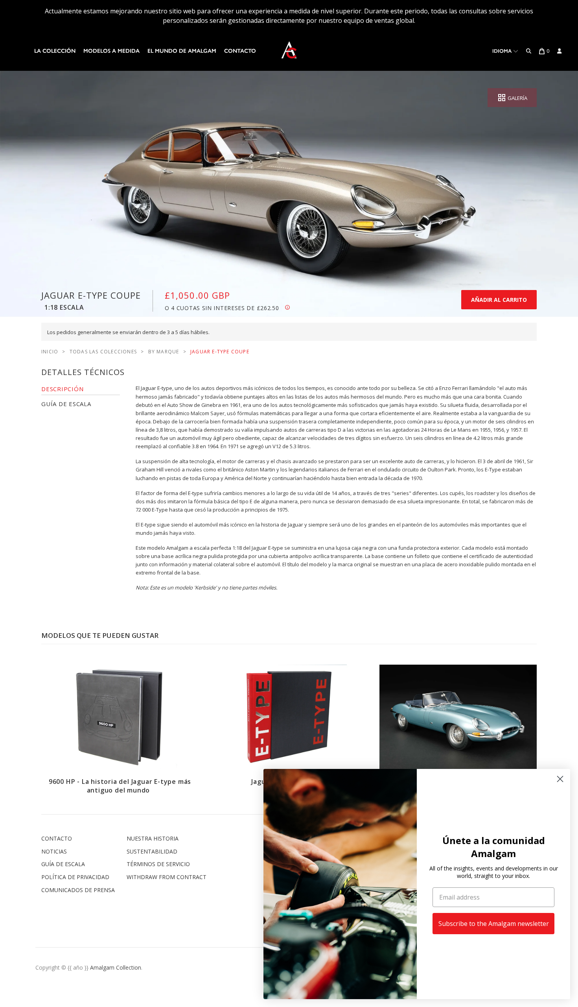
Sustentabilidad (152, 851)
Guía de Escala (63, 864)
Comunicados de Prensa (78, 890)
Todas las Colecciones (103, 351)
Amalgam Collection (115, 967)
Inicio (49, 351)
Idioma (502, 51)
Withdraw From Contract (166, 877)
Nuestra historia (153, 838)
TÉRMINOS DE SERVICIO (158, 864)
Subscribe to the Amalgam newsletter (493, 923)
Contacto (240, 51)
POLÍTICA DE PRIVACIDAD (75, 877)
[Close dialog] (560, 779)
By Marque (163, 351)
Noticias (54, 851)
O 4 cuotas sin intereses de (222, 308)
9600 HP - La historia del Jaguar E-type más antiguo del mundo (120, 786)
